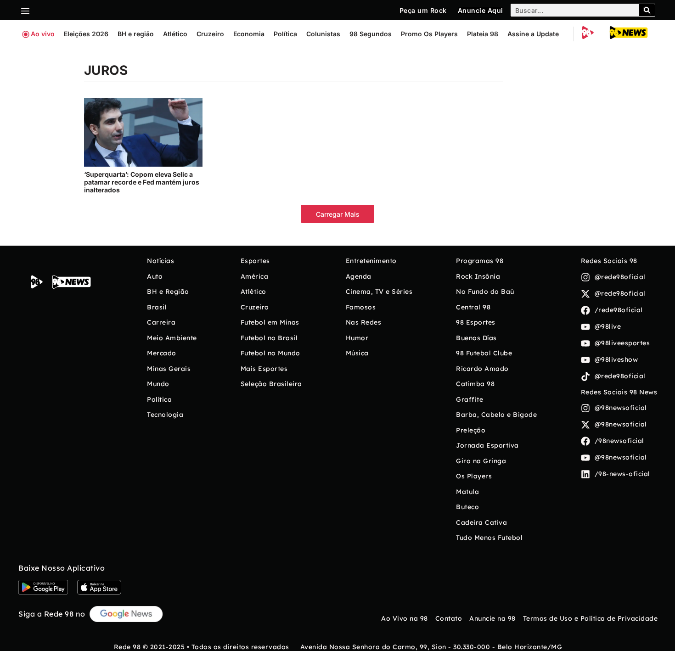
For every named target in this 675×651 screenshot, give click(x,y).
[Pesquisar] (647, 10)
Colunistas (323, 34)
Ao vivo (43, 34)
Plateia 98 (482, 34)
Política (285, 34)
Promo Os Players (429, 34)
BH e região (136, 34)
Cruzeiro (210, 34)
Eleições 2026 (86, 34)
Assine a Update (533, 34)
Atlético (175, 34)
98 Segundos (370, 34)
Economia (248, 34)
